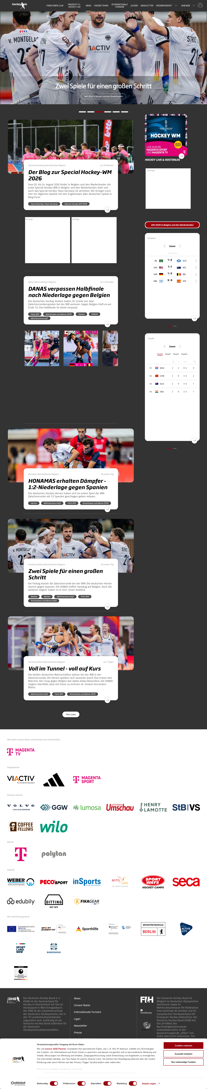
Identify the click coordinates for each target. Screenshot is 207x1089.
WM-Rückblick (103, 96)
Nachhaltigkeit (82, 991)
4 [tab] (105, 112)
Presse (78, 984)
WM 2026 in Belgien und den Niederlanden (172, 224)
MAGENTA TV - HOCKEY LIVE (74, 5)
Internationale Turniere (119, 5)
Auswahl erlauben (183, 1054)
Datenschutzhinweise (180, 1018)
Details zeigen (149, 1083)
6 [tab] (122, 112)
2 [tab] (88, 112)
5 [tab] (114, 112)
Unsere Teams (101, 5)
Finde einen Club (54, 5)
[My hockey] (200, 5)
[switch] (81, 1083)
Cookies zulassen (183, 1045)
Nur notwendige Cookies (183, 1062)
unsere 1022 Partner (55, 1049)
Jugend (134, 5)
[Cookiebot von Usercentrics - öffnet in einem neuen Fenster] (18, 1083)
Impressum (157, 1018)
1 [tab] (80, 112)
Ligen (77, 970)
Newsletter (147, 5)
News (88, 5)
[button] (42, 356)
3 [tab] (97, 112)
